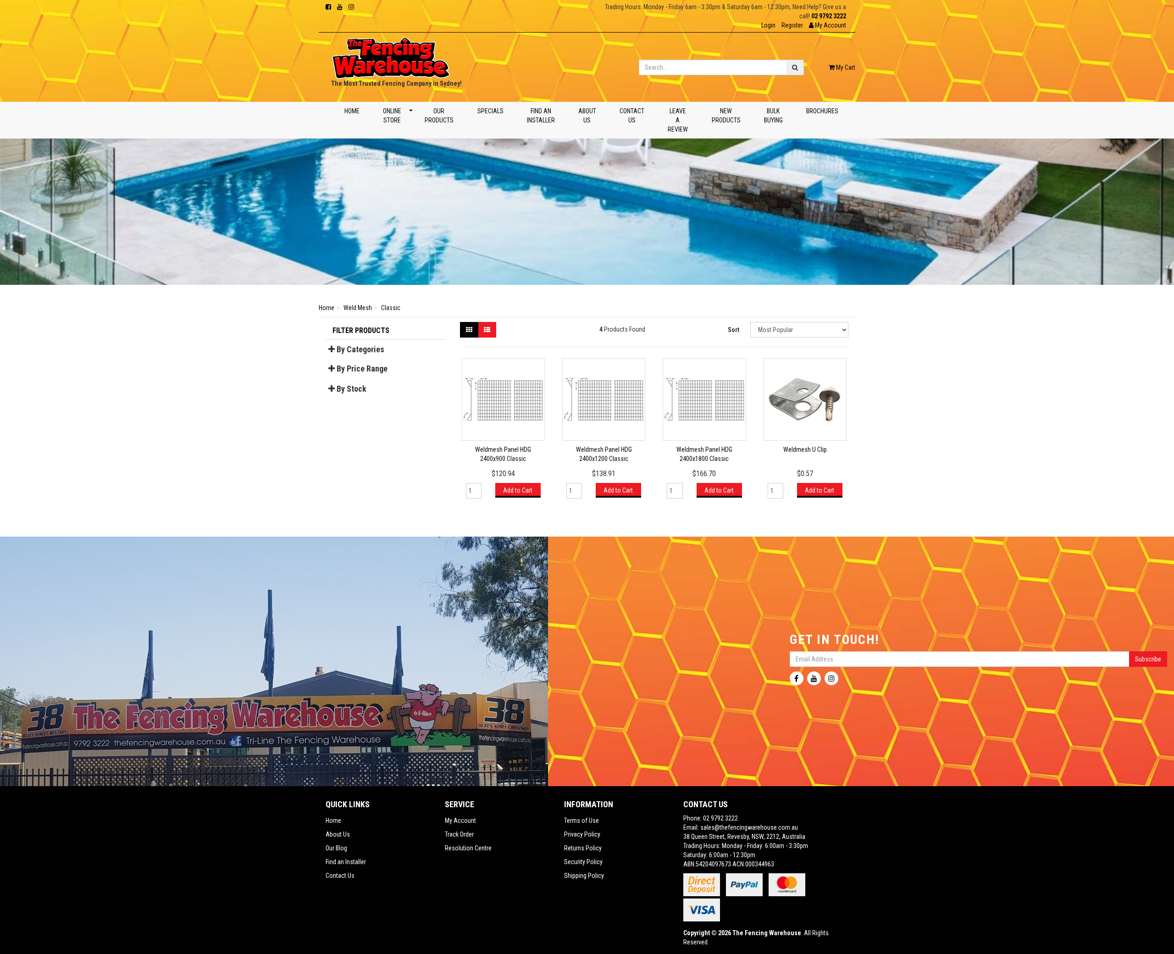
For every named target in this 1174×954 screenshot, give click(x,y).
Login (768, 25)
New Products (725, 115)
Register (792, 25)
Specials (490, 111)
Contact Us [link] (340, 875)
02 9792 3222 (828, 16)
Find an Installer (540, 115)
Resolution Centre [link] (468, 848)
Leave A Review (678, 120)
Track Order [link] (459, 834)
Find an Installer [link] (346, 861)
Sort (733, 329)
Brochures (822, 111)
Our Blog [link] (336, 848)
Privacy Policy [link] (582, 834)
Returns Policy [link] (583, 848)
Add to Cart (517, 490)
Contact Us (632, 115)
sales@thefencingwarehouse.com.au (749, 827)
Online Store (392, 115)
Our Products (439, 115)
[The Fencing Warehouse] (391, 55)
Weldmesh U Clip (805, 449)
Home (352, 111)
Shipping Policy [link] (584, 875)
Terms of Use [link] (581, 820)
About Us (587, 115)
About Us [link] (338, 834)
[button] (827, 25)
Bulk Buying (773, 115)
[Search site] (795, 67)
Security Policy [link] (583, 861)
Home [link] (333, 820)
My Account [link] (460, 820)
